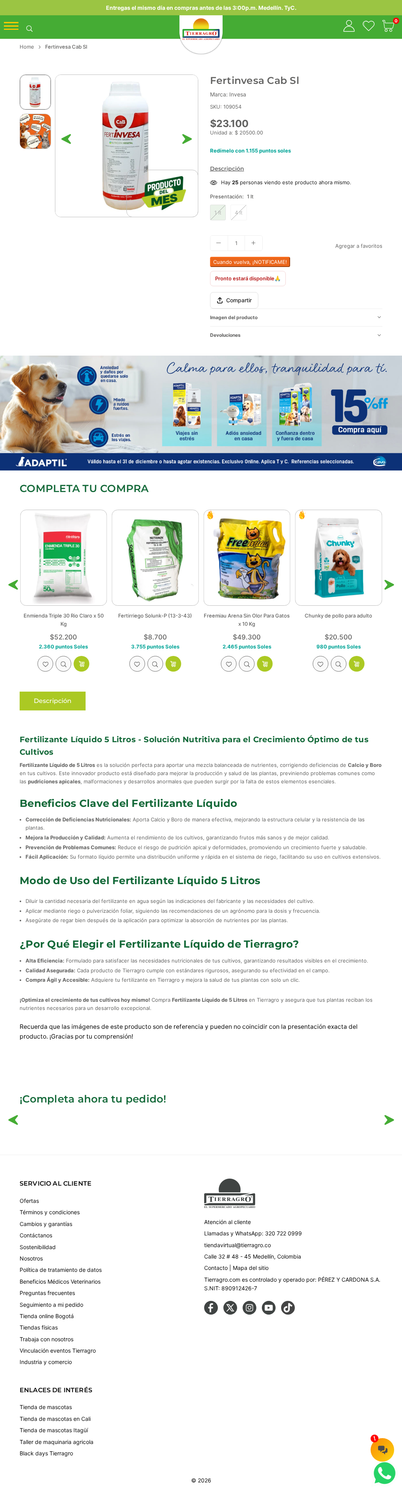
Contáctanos (36, 1235)
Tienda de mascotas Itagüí (54, 1430)
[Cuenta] (349, 27)
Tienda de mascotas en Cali (55, 1418)
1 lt (217, 212)
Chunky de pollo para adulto (247, 615)
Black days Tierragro (46, 1453)
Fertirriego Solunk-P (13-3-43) (63, 615)
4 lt (239, 212)
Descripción (227, 168)
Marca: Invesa (228, 94)
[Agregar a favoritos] (45, 664)
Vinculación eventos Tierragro (58, 1350)
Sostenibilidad (38, 1247)
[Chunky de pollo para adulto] (247, 558)
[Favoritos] (368, 27)
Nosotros (31, 1258)
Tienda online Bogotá (47, 1316)
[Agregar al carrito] (173, 664)
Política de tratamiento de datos (61, 1269)
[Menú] (11, 28)
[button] (388, 27)
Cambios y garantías (46, 1224)
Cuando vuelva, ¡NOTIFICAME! (250, 262)
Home (27, 47)
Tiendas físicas (39, 1327)
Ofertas (29, 1200)
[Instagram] (249, 1312)
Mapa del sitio (251, 1267)
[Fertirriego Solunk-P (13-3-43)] (63, 558)
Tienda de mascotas (46, 1407)
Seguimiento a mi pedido (51, 1304)
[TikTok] (288, 1312)
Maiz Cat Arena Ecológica (338, 615)
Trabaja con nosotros (46, 1339)
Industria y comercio (46, 1362)
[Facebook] (211, 1312)
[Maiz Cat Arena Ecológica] (338, 558)
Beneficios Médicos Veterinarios (60, 1281)
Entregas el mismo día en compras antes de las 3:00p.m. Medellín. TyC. (201, 7)
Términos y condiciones (50, 1212)
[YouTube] (269, 1312)
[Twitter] (230, 1312)
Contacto (216, 1267)
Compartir (239, 300)
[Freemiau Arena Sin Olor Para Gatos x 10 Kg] (155, 558)
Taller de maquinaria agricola (56, 1442)
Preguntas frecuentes (47, 1293)
